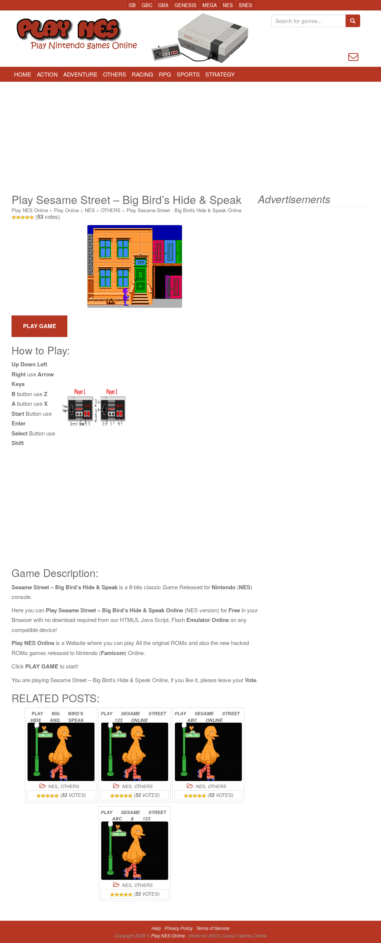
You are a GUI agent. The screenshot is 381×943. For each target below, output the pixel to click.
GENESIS (185, 5)
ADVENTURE (80, 74)
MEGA (209, 5)
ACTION (47, 74)
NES (228, 5)
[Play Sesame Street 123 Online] (135, 752)
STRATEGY (220, 74)
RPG (165, 74)
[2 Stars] (18, 217)
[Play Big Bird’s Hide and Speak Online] (61, 752)
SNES (245, 5)
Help (156, 928)
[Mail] (353, 56)
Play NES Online (30, 210)
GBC (147, 5)
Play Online (66, 210)
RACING (142, 74)
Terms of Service (213, 928)
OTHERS (114, 74)
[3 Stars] (22, 217)
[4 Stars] (27, 217)
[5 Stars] (31, 217)
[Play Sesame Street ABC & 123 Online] (135, 851)
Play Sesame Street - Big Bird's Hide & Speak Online (184, 210)
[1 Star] (14, 217)
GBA (163, 5)
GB (132, 5)
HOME (22, 74)
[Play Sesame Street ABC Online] (208, 752)
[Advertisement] (190, 137)
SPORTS (188, 74)
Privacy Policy (178, 928)
